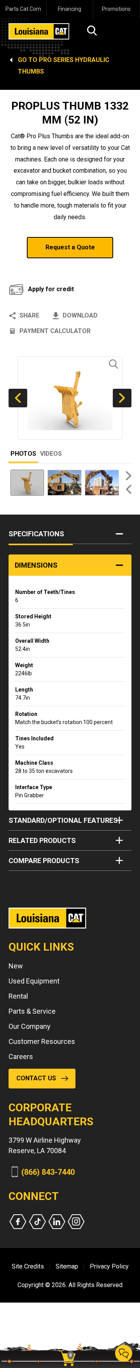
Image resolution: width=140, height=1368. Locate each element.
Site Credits (28, 1266)
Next (122, 398)
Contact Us (36, 1078)
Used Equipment (34, 981)
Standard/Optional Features (63, 820)
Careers (21, 1056)
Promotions (116, 9)
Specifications (36, 534)
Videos (51, 453)
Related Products (42, 840)
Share (29, 315)
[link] (70, 1345)
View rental (38, 267)
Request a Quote (70, 247)
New (16, 966)
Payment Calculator (55, 331)
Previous (18, 398)
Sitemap (67, 1266)
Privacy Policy (109, 1266)
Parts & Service (32, 1011)
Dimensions (36, 565)
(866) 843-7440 (48, 1172)
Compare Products (44, 861)
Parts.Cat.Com (23, 9)
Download (80, 315)
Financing (69, 9)
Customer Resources (42, 1041)
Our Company (30, 1026)
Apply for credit (51, 289)
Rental (18, 996)
